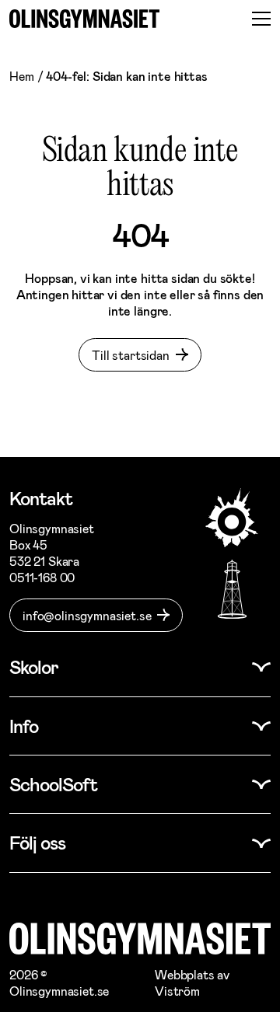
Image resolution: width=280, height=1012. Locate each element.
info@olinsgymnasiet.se (87, 615)
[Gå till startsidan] (84, 18)
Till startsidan (131, 354)
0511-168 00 (42, 577)
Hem (21, 75)
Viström (177, 990)
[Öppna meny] (261, 18)
